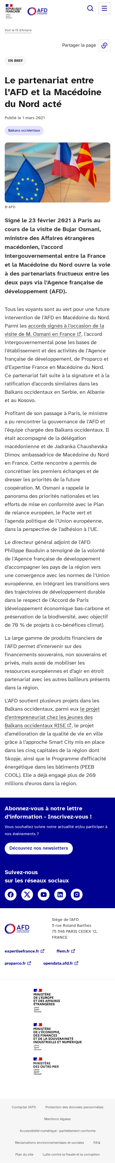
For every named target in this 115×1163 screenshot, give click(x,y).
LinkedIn (60, 894)
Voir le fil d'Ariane (18, 30)
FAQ (96, 1143)
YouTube (44, 894)
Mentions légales (57, 1119)
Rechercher (90, 8)
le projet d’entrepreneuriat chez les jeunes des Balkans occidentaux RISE (52, 718)
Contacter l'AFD (24, 1107)
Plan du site (24, 1154)
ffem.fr (63, 951)
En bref (15, 61)
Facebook (11, 894)
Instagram (77, 894)
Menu (104, 8)
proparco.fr (15, 963)
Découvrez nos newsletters (38, 848)
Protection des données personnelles (74, 1107)
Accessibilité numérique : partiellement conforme (58, 1131)
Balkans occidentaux (24, 130)
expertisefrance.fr (22, 951)
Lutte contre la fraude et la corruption (71, 1154)
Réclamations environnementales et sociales (49, 1143)
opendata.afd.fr (58, 963)
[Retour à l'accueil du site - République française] (44, 11)
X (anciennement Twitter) (27, 894)
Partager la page (104, 45)
